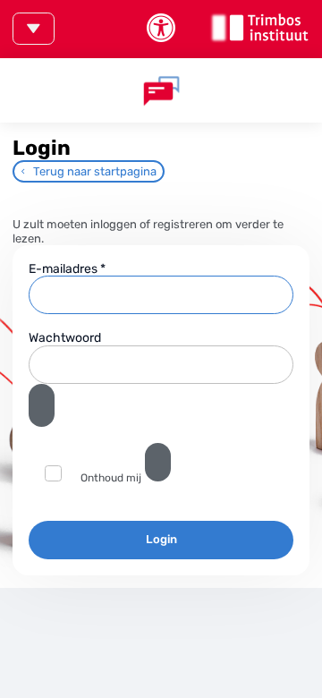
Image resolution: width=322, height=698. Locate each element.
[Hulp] (158, 462)
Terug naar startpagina (95, 171)
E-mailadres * (67, 268)
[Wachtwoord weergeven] (42, 405)
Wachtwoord (65, 337)
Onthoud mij (110, 478)
